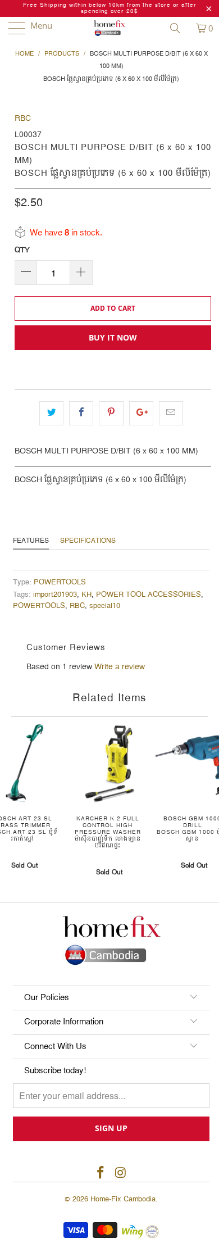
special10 (104, 606)
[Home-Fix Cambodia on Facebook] (100, 1173)
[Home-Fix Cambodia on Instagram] (120, 1173)
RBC (23, 118)
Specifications (88, 540)
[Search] (179, 28)
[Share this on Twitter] (51, 413)
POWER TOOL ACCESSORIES (148, 594)
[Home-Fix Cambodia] (110, 28)
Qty (22, 250)
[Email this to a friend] (171, 413)
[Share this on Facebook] (81, 413)
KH (86, 594)
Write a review (119, 667)
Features (31, 540)
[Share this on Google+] (141, 413)
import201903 (55, 594)
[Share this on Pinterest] (111, 413)
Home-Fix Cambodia (123, 1199)
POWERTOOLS (60, 582)
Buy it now (113, 337)
